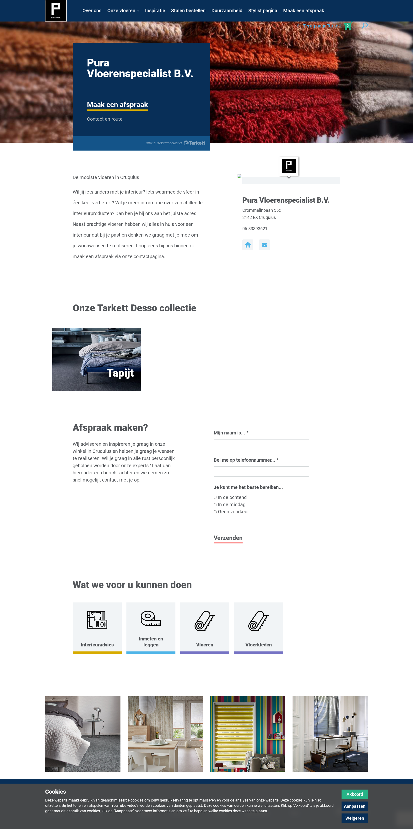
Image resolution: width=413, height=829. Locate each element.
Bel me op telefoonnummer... (246, 460)
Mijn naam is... (231, 433)
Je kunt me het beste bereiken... (248, 487)
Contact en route (105, 119)
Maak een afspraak (117, 104)
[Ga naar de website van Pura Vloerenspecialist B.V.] (247, 244)
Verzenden (228, 537)
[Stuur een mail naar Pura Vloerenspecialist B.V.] (264, 244)
